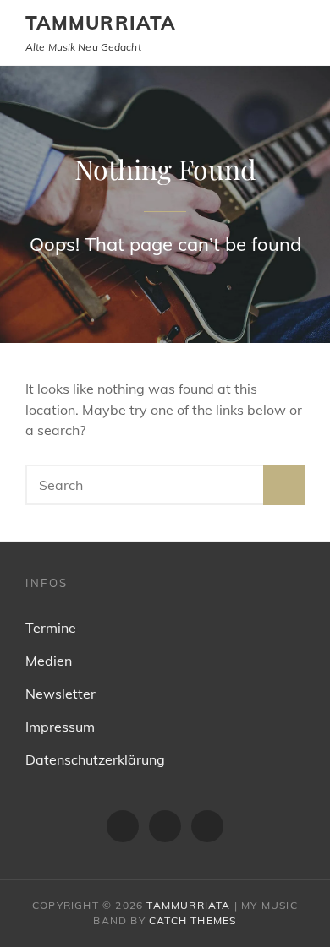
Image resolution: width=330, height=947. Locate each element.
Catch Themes (192, 920)
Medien (48, 660)
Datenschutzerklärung (95, 759)
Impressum (60, 726)
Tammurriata (100, 23)
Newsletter (60, 693)
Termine (50, 627)
